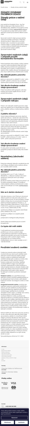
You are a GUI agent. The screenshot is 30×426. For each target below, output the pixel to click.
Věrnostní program (5, 353)
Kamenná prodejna (6, 350)
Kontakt (3, 360)
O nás (2, 349)
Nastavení (14, 417)
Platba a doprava (5, 352)
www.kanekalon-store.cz (20, 29)
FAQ (2, 359)
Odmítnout (7, 422)
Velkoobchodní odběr (6, 355)
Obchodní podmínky (6, 356)
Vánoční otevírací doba (9, 372)
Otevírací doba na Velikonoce (11, 368)
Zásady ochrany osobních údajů (8, 357)
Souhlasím (21, 422)
